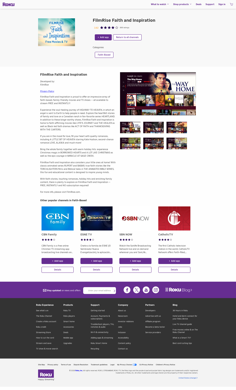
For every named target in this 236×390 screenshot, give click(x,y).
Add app (103, 37)
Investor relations (126, 322)
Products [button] (68, 305)
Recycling (95, 349)
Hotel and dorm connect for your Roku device (185, 317)
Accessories (68, 327)
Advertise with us (153, 316)
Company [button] (123, 305)
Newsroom (123, 316)
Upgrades (67, 343)
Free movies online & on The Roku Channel (185, 331)
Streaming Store (43, 333)
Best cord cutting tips (182, 343)
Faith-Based (104, 55)
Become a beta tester (155, 327)
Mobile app (68, 338)
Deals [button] (198, 4)
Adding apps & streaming (102, 338)
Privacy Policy (47, 91)
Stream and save (43, 343)
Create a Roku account (46, 322)
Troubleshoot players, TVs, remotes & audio (102, 325)
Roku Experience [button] (45, 305)
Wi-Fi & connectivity (99, 332)
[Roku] (9, 4)
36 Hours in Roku (180, 311)
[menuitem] (160, 4)
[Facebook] (127, 289)
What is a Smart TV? (182, 338)
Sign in (221, 4)
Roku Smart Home (99, 343)
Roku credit (41, 327)
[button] (131, 128)
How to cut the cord (45, 338)
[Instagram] (155, 289)
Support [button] (210, 4)
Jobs (120, 327)
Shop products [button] (181, 4)
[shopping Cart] (231, 5)
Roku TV (67, 311)
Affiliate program (152, 322)
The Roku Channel (44, 316)
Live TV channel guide (182, 324)
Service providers (153, 333)
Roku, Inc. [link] (79, 370)
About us (122, 311)
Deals (65, 333)
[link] (179, 290)
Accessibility (123, 338)
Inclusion (122, 333)
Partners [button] (149, 305)
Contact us (123, 349)
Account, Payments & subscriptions (100, 317)
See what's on (42, 311)
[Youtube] (146, 289)
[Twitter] (136, 289)
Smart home (69, 322)
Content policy (124, 343)
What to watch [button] (158, 4)
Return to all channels (127, 37)
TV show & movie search (47, 349)
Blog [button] (175, 305)
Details (57, 270)
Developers (150, 311)
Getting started (98, 311)
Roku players (69, 316)
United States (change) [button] (187, 378)
